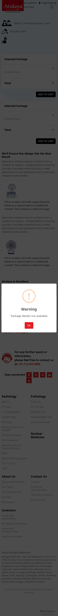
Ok (29, 325)
